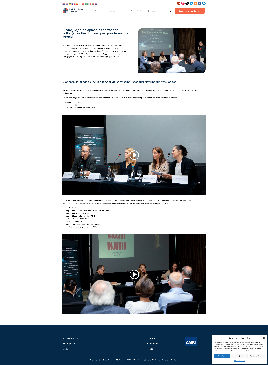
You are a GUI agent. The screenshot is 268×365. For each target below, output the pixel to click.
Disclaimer (156, 360)
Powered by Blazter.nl (170, 360)
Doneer (153, 349)
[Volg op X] (187, 3)
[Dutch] (64, 4)
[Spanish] (77, 4)
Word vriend (153, 343)
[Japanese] (80, 4)
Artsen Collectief (70, 338)
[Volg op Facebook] (199, 3)
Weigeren (239, 356)
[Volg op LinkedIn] (204, 3)
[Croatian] (96, 4)
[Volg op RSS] (195, 3)
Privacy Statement (144, 360)
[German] (70, 4)
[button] (264, 338)
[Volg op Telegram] (191, 3)
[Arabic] (86, 4)
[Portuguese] (93, 4)
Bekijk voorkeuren (256, 356)
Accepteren (222, 356)
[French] (73, 4)
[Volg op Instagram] (183, 3)
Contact (153, 338)
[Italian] (90, 4)
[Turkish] (83, 4)
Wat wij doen (68, 343)
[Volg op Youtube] (178, 3)
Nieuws (66, 349)
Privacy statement (239, 361)
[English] (67, 4)
